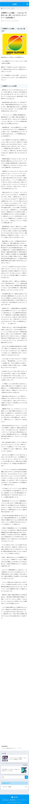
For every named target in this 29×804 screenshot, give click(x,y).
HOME (15, 797)
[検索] (26, 777)
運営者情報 (12, 800)
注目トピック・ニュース (15, 748)
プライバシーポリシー (21, 800)
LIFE (15, 4)
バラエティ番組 (5, 748)
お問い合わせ (6, 800)
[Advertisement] (14, 681)
